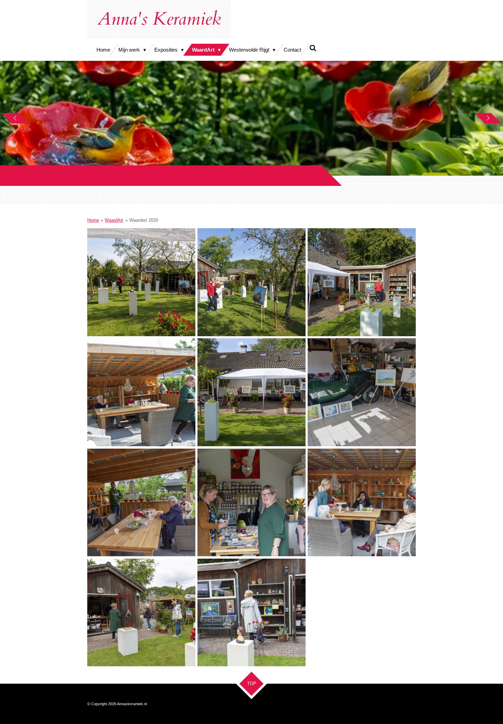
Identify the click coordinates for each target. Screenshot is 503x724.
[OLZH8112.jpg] (362, 282)
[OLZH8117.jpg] (251, 612)
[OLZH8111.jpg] (251, 392)
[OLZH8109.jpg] (141, 392)
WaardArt (114, 220)
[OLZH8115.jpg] (362, 502)
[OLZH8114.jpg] (251, 502)
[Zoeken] (313, 48)
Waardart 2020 (143, 220)
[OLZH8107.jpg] (141, 282)
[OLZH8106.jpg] (362, 392)
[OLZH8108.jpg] (251, 282)
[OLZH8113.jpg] (141, 502)
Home (93, 220)
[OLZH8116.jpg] (141, 612)
